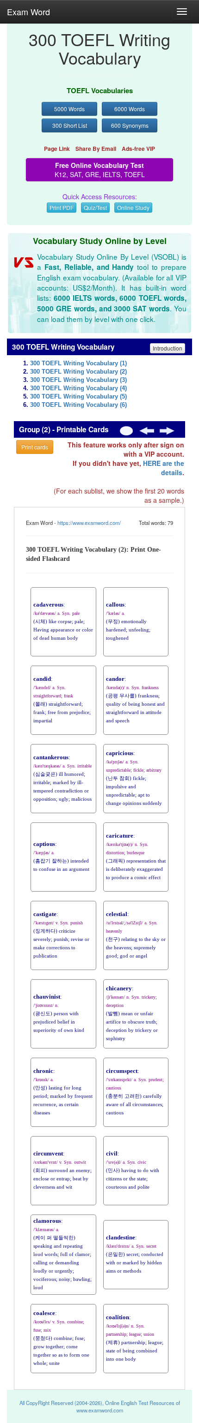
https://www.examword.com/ (89, 522)
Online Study (133, 207)
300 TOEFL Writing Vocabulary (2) (78, 372)
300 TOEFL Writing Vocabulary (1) (78, 363)
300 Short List (69, 125)
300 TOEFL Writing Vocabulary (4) (78, 388)
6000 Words (129, 109)
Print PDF (62, 207)
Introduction (167, 348)
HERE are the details (163, 467)
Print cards (34, 447)
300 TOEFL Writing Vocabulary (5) (78, 396)
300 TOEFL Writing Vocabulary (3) (78, 380)
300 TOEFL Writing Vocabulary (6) (78, 405)
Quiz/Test (95, 207)
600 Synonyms (130, 125)
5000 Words (69, 109)
